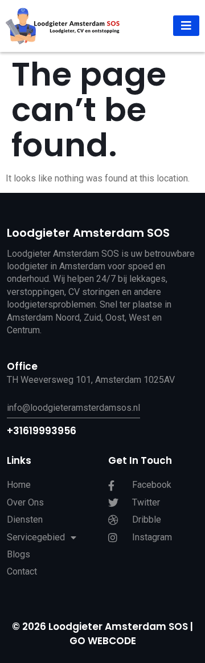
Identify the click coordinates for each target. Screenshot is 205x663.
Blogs (18, 554)
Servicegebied (36, 537)
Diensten (25, 519)
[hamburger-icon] (186, 25)
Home (19, 484)
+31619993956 (41, 431)
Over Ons (25, 502)
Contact (22, 571)
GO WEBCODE (102, 641)
